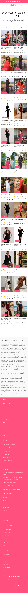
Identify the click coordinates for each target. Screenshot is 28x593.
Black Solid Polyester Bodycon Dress (7, 245)
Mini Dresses (6, 497)
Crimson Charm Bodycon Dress (20, 219)
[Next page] (19, 329)
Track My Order (6, 403)
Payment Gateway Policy (8, 464)
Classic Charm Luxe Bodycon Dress (6, 294)
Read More (15, 21)
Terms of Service (6, 457)
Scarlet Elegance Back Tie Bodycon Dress (6, 48)
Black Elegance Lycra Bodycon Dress (7, 220)
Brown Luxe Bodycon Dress (19, 293)
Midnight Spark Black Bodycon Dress (20, 170)
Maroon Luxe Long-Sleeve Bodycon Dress (19, 146)
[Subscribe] (22, 580)
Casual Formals (6, 539)
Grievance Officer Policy (8, 460)
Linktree (5, 435)
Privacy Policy (6, 454)
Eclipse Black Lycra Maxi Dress (7, 120)
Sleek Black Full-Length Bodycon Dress (5, 96)
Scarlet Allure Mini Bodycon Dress (6, 170)
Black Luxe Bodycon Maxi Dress (20, 318)
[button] (1, 5)
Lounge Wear (6, 545)
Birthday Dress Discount (8, 419)
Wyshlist (11, 590)
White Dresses (6, 570)
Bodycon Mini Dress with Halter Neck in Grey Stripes (20, 48)
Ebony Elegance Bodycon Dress (7, 72)
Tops (4, 513)
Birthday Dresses (7, 529)
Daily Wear (5, 542)
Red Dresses (6, 564)
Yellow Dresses (6, 567)
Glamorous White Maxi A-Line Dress (6, 195)
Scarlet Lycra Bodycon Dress (19, 95)
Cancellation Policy (7, 447)
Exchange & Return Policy (9, 444)
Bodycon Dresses (7, 504)
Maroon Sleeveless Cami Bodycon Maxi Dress (6, 319)
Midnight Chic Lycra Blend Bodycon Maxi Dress (19, 269)
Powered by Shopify (17, 590)
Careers (4, 432)
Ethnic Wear (5, 520)
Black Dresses (6, 554)
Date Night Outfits (7, 535)
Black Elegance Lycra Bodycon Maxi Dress (20, 245)
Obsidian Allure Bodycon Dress (20, 72)
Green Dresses (6, 561)
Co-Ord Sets (5, 510)
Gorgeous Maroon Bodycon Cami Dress (20, 121)
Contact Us (5, 429)
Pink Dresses (6, 558)
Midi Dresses (6, 507)
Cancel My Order (6, 406)
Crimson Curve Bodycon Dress (20, 194)
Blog (4, 425)
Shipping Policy (6, 451)
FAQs (4, 422)
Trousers (5, 517)
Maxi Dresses (6, 500)
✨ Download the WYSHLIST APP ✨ (14, 1)
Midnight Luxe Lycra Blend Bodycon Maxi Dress (6, 146)
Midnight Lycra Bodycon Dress (7, 269)
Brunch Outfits (6, 532)
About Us (5, 415)
